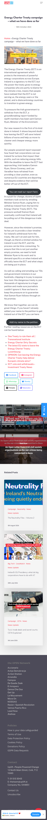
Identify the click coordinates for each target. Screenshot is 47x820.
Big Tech (11, 563)
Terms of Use (14, 734)
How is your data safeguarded (23, 730)
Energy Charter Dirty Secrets (22, 342)
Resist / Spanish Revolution (21, 705)
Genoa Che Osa (15, 689)
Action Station (15, 674)
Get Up (11, 692)
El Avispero (13, 686)
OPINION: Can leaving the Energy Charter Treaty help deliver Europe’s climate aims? (24, 358)
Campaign (12, 509)
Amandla (12, 677)
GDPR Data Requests (18, 750)
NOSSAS (12, 701)
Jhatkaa (11, 714)
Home (7, 38)
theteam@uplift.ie (18, 781)
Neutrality (21, 509)
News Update (13, 513)
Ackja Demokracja (17, 671)
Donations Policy (16, 746)
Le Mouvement (15, 695)
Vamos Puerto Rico (17, 708)
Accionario (13, 667)
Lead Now (13, 711)
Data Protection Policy (19, 738)
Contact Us (13, 790)
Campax (12, 680)
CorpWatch (20, 563)
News (29, 509)
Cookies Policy (15, 742)
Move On (12, 698)
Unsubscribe (14, 794)
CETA (19, 621)
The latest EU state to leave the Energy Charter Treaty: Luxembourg (23, 348)
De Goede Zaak (15, 683)
